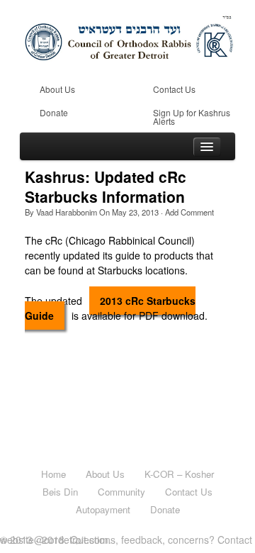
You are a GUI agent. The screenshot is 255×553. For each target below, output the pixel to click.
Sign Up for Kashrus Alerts (191, 116)
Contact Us (174, 89)
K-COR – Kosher (179, 474)
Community (121, 491)
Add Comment (189, 212)
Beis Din (60, 491)
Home (53, 474)
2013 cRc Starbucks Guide (110, 308)
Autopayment (103, 509)
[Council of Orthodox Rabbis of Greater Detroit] (129, 35)
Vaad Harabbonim (66, 212)
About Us (57, 89)
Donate (54, 112)
